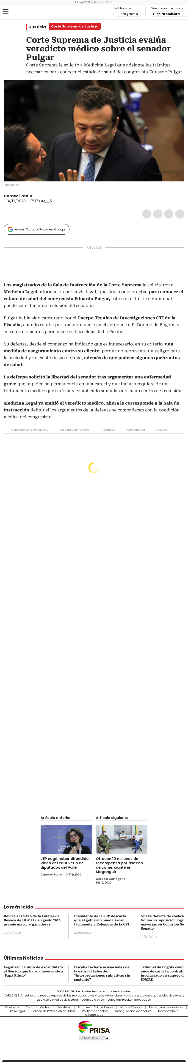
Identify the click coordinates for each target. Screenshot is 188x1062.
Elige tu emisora (166, 14)
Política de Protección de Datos (53, 1011)
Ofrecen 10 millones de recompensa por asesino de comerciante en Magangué (119, 865)
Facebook (146, 214)
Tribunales (107, 430)
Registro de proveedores (166, 1007)
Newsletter (64, 1007)
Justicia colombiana (74, 430)
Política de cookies (95, 1011)
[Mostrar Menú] (5, 11)
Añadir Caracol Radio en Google (40, 229)
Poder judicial (135, 430)
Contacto (12, 1007)
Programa (129, 13)
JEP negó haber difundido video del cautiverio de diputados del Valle (65, 863)
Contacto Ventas (38, 1007)
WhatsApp (179, 214)
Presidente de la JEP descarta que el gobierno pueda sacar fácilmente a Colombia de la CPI (101, 920)
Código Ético (94, 1015)
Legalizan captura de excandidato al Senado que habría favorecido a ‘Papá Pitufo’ (33, 971)
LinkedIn (168, 214)
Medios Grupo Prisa (94, 1038)
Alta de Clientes (131, 1007)
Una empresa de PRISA (94, 1026)
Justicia (37, 27)
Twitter (157, 214)
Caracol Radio (21, 12)
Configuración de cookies (133, 1011)
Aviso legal (17, 1011)
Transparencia (168, 1011)
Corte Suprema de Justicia (30, 430)
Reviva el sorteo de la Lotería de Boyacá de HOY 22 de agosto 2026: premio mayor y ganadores (33, 920)
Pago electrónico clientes (95, 1007)
